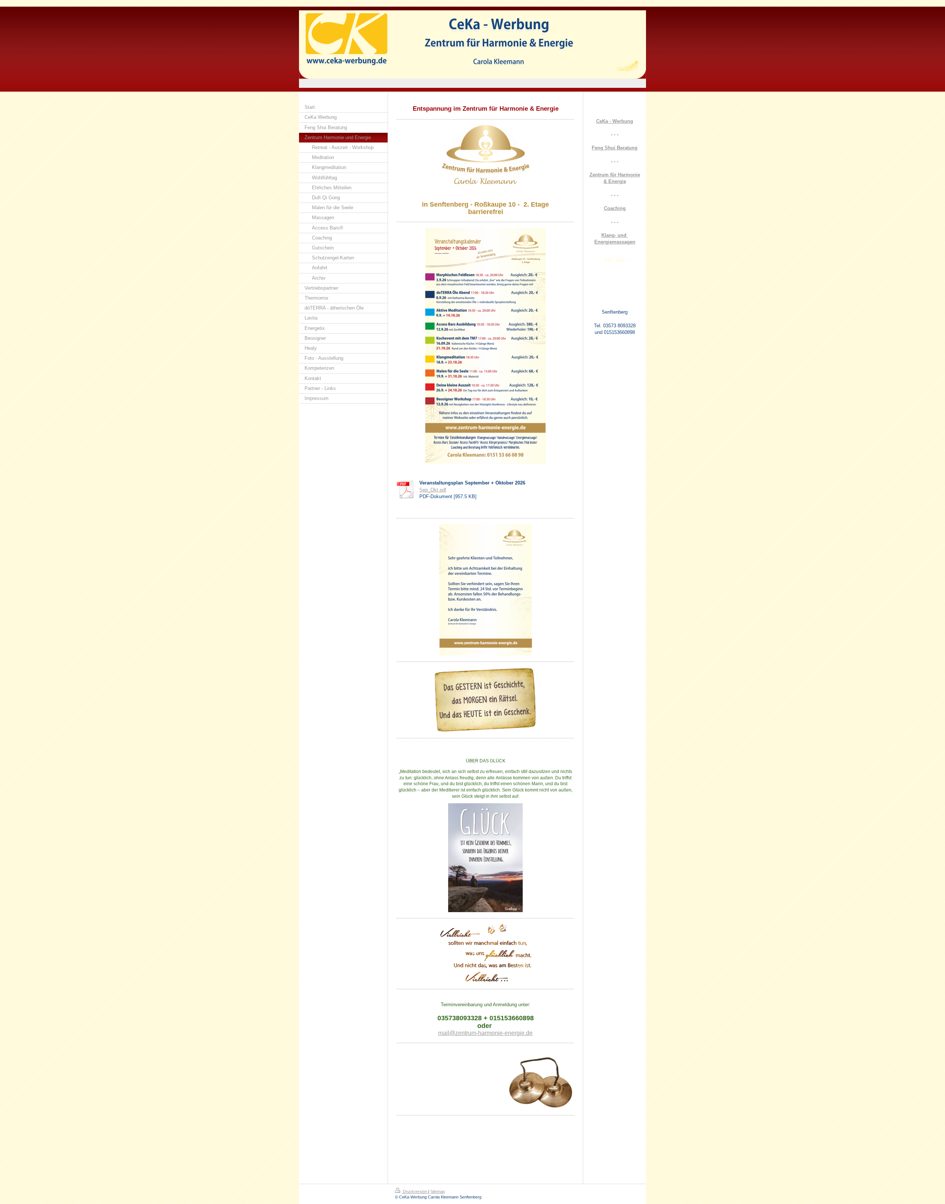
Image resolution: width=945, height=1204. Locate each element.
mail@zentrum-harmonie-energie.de (485, 1033)
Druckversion (415, 1191)
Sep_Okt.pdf (432, 490)
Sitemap (437, 1191)
